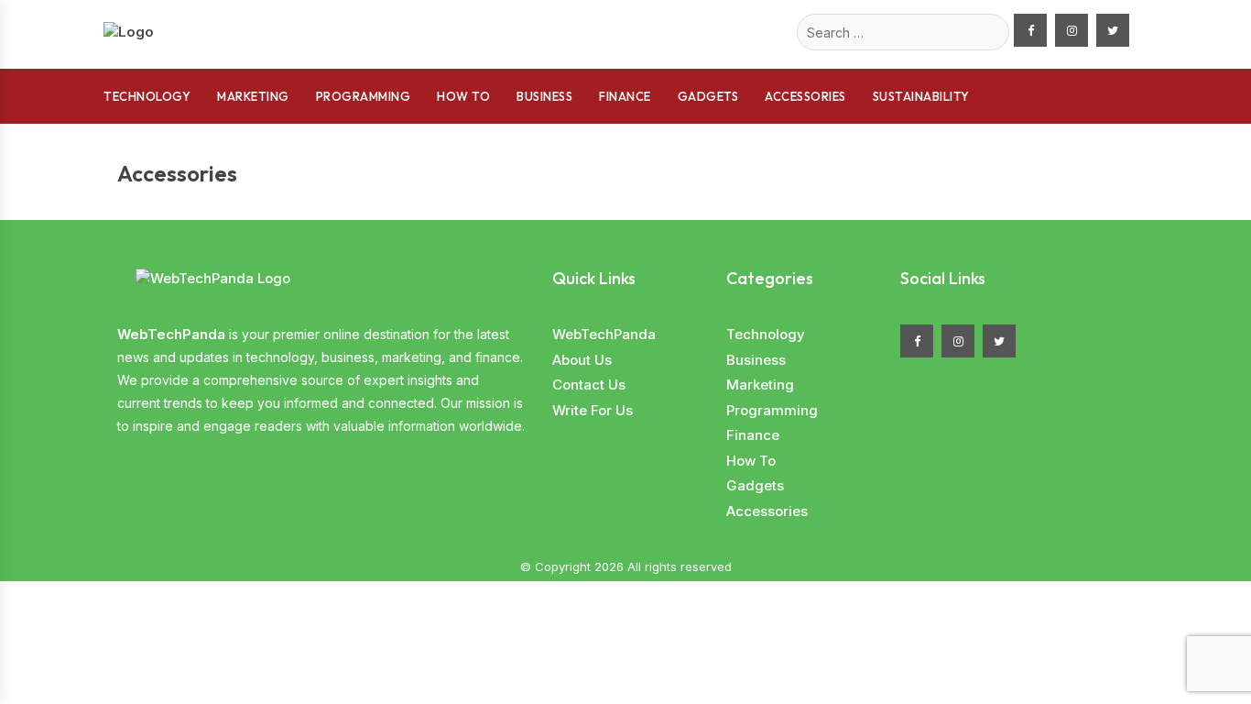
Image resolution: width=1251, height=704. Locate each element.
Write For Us (592, 410)
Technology (146, 96)
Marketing (253, 96)
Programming (363, 96)
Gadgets (708, 96)
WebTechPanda (604, 334)
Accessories (805, 96)
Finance (625, 96)
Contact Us (589, 384)
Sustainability (921, 96)
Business (544, 96)
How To (463, 96)
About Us (582, 359)
